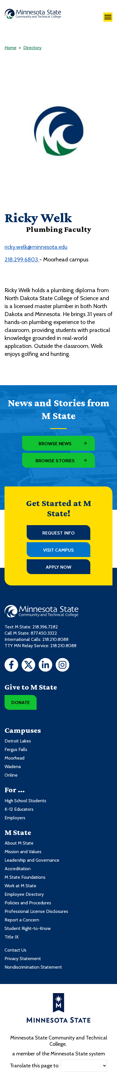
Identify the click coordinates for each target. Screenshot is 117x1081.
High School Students (25, 800)
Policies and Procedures (28, 902)
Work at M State (20, 885)
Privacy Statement (23, 958)
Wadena (13, 766)
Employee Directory (24, 894)
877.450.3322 (44, 633)
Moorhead (14, 758)
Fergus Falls (16, 749)
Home (10, 47)
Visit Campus (58, 550)
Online (11, 775)
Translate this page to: (34, 1066)
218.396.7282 (45, 627)
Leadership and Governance (32, 860)
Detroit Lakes (18, 741)
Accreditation (18, 868)
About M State (19, 843)
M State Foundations (25, 877)
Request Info (58, 533)
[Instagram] (62, 665)
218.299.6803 (22, 259)
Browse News (55, 443)
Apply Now (59, 567)
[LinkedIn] (45, 665)
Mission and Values (23, 851)
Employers (15, 817)
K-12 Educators (19, 809)
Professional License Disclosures (36, 911)
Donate (20, 702)
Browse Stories (55, 460)
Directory (32, 47)
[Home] (33, 14)
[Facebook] (11, 665)
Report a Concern (22, 920)
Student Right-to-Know (28, 928)
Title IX (11, 937)
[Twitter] (28, 665)
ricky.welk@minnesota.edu (36, 247)
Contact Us (15, 950)
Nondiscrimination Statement (33, 967)
